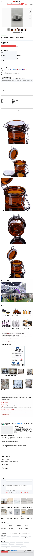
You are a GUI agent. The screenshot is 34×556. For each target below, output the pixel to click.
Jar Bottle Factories (26, 543)
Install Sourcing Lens (4, 551)
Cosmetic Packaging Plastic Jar (5, 547)
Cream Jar (14, 452)
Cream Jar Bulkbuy (23, 547)
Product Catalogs (12, 523)
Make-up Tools (6, 452)
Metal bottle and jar (19, 528)
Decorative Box (9, 537)
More (1, 548)
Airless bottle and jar (3, 528)
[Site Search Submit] (22, 4)
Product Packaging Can (24, 537)
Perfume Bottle (10, 452)
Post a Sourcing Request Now (24, 492)
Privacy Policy (29, 553)
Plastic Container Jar (11, 545)
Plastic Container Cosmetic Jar (15, 547)
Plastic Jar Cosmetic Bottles (19, 545)
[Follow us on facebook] (27, 550)
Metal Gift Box (3, 537)
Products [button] (8, 3)
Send (7, 492)
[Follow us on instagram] (29, 550)
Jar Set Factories (12, 543)
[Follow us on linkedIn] (24, 551)
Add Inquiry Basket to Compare (17, 32)
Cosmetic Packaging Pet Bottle (10, 451)
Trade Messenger (14, 550)
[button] (1, 1)
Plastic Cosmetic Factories (4, 543)
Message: (4, 485)
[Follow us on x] (28, 550)
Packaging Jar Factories (19, 543)
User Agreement (21, 553)
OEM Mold (2, 525)
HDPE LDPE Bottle (17, 451)
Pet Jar (2, 539)
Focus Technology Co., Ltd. (11, 553)
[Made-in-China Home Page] (17, 1)
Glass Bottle (22, 451)
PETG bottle (26, 525)
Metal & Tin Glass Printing (15, 537)
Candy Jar (30, 537)
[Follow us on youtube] (30, 550)
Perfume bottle (19, 525)
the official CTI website (20, 423)
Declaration (25, 553)
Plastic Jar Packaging (4, 545)
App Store (3, 550)
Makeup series (11, 528)
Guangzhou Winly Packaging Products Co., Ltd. (9, 38)
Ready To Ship (11, 525)
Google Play (8, 550)
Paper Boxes (26, 451)
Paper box (26, 528)
